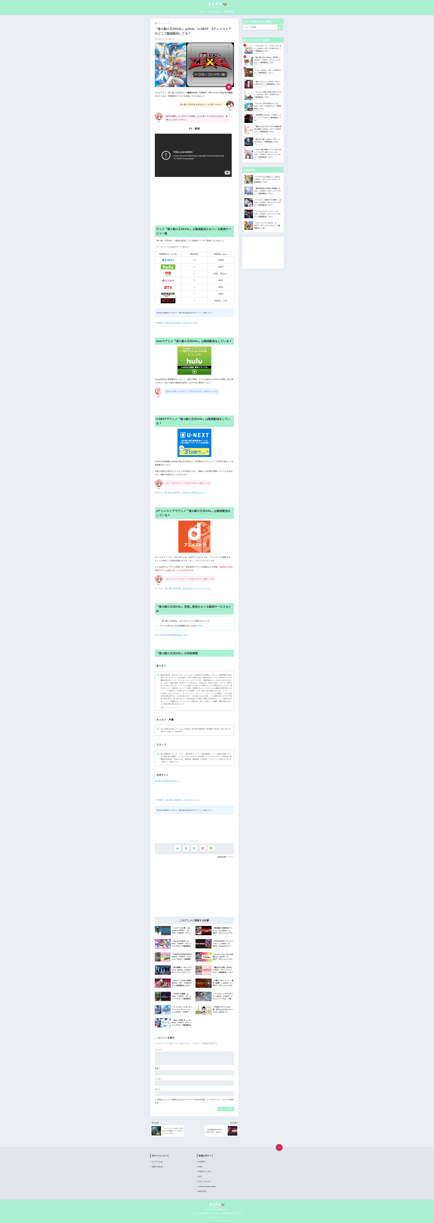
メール (158, 1079)
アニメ (231, 857)
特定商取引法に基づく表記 (231, 1213)
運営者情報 (203, 1213)
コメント (159, 1050)
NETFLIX (202, 1191)
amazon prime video (207, 1186)
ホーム (202, 12)
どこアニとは (214, 12)
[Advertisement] (194, 203)
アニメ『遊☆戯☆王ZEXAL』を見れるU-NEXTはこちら (181, 492)
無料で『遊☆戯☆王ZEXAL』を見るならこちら (178, 323)
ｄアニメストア (171, 707)
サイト (158, 1089)
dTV (200, 1176)
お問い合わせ (229, 12)
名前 (157, 1068)
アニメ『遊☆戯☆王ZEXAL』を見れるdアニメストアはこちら (184, 588)
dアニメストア (204, 1181)
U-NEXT (200, 626)
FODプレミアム (204, 1172)
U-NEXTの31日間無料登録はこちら (173, 635)
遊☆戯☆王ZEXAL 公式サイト (167, 781)
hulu (200, 1167)
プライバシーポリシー (217, 1217)
